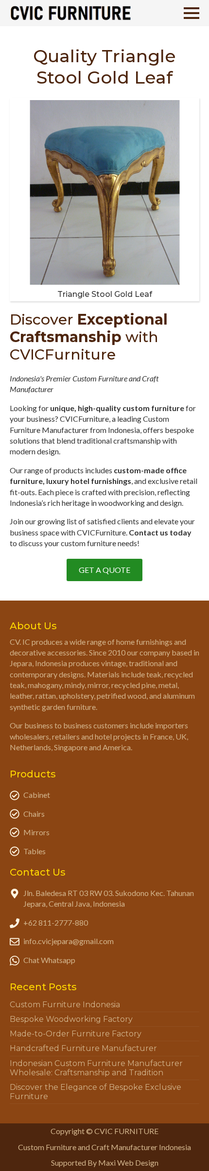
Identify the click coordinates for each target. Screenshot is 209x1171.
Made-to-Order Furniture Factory (75, 1033)
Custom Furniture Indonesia (65, 1004)
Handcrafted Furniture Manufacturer (83, 1048)
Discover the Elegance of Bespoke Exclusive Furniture (95, 1092)
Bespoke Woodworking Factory (71, 1019)
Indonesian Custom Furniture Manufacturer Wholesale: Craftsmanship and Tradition (96, 1068)
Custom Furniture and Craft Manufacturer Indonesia (104, 1147)
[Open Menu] (191, 13)
